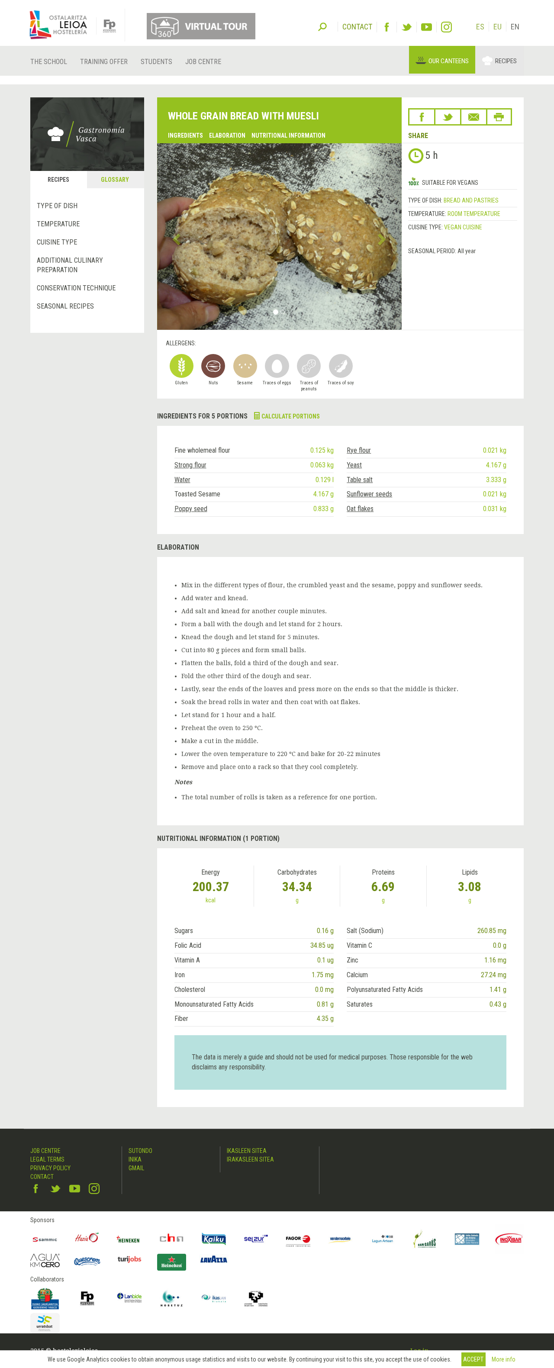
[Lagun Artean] (382, 1239)
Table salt (360, 480)
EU (497, 26)
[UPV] (256, 1298)
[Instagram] (446, 27)
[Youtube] (426, 27)
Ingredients (185, 135)
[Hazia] (87, 1239)
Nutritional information (288, 135)
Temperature (58, 224)
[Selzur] (256, 1239)
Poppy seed (190, 509)
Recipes (506, 61)
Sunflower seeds (369, 494)
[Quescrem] (87, 1261)
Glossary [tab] (115, 179)
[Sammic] (45, 1239)
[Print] (499, 116)
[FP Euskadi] (87, 1298)
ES (480, 26)
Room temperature (474, 213)
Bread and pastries (471, 200)
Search (322, 25)
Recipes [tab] (58, 179)
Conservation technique (76, 288)
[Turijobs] (129, 1259)
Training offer (104, 62)
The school (48, 62)
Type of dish (57, 206)
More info (503, 1359)
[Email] (473, 116)
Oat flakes (360, 509)
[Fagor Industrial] (298, 1239)
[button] (175, 236)
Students (156, 62)
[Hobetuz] (172, 1298)
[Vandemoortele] (340, 1239)
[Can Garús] (425, 1239)
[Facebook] (386, 27)
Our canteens (448, 61)
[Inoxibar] (509, 1239)
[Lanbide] (129, 1298)
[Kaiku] (214, 1239)
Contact (42, 1176)
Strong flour (190, 465)
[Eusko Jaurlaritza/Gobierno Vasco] (45, 1298)
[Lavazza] (214, 1258)
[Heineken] (129, 1239)
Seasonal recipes (65, 306)
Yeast (354, 465)
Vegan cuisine (463, 227)
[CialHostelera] (172, 1239)
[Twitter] (406, 27)
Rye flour (359, 450)
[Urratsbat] (45, 1323)
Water (182, 480)
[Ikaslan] (214, 1298)
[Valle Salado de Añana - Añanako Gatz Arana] (467, 1239)
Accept (473, 1359)
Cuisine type (57, 242)
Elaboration (227, 135)
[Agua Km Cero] (45, 1260)
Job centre (203, 62)
